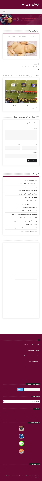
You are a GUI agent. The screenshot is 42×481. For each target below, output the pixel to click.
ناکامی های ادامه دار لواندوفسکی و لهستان (27, 204)
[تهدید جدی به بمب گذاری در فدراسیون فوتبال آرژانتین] (21, 91)
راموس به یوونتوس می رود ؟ (30, 180)
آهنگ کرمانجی (31, 350)
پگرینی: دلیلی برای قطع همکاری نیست (29, 231)
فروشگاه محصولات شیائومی (31, 187)
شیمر (30, 361)
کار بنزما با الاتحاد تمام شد (31, 224)
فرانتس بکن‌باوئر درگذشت (31, 200)
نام (36, 144)
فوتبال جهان (32, 4)
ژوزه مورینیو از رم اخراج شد (31, 197)
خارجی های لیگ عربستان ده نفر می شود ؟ (28, 217)
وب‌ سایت (35, 152)
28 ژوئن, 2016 (33, 108)
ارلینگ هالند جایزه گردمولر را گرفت (29, 211)
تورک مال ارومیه (35, 356)
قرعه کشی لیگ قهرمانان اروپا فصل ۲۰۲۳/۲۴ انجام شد (24, 221)
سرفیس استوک (27, 356)
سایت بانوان (36, 344)
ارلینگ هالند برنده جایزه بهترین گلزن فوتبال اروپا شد (25, 227)
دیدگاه (35, 128)
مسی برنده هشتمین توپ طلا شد (30, 207)
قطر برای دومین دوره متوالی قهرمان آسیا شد (27, 190)
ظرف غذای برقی (36, 361)
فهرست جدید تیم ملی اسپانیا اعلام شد (28, 183)
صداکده (37, 350)
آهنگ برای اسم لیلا (28, 344)
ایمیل (18, 144)
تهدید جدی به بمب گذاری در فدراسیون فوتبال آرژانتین (24, 105)
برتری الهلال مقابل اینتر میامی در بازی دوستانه (27, 194)
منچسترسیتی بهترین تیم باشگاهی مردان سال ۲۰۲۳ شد (24, 214)
